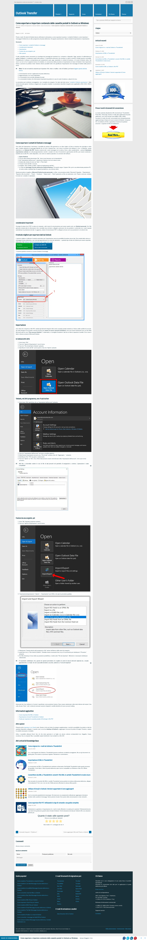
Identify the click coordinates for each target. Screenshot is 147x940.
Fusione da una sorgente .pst (27, 51)
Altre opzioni (22, 53)
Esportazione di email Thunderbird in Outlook (31, 717)
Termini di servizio (120, 928)
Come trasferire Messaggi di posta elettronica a (34, 907)
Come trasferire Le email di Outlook (30, 881)
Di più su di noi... (99, 889)
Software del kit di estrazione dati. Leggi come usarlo (39, 242)
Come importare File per (28, 902)
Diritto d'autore (128, 928)
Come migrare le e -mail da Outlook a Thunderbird (45, 746)
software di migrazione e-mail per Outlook (30, 25)
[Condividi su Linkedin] (131, 938)
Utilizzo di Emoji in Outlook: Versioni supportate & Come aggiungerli (51, 789)
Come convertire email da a (28, 892)
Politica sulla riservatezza (111, 928)
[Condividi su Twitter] (127, 938)
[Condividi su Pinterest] (135, 938)
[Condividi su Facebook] (124, 938)
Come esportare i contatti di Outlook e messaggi (32, 45)
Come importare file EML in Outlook (28, 715)
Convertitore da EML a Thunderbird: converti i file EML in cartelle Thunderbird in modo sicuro (59, 775)
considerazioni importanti (26, 47)
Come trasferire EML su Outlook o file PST (106, 66)
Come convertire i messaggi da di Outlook (31, 917)
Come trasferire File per (27, 900)
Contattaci (98, 913)
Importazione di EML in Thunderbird (40, 760)
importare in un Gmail (30, 727)
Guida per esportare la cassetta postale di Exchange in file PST (36, 719)
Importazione (22, 49)
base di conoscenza (45, 25)
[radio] (46, 821)
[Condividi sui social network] (127, 2)
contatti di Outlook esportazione (78, 82)
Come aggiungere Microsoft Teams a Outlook (76, 832)
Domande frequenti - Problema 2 (28, 832)
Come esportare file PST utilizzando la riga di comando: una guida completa (53, 803)
